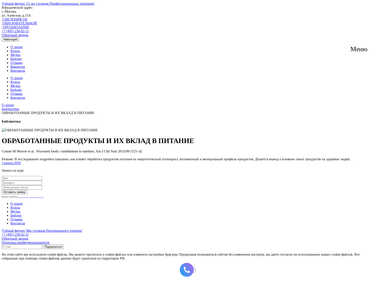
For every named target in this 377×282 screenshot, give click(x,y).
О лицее (16, 47)
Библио (16, 59)
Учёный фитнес (48, 3)
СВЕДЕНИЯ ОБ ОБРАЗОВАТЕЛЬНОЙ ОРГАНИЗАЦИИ (19, 23)
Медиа (15, 55)
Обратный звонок (15, 35)
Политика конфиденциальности (26, 242)
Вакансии (17, 66)
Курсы (15, 51)
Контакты (17, 70)
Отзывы (16, 63)
